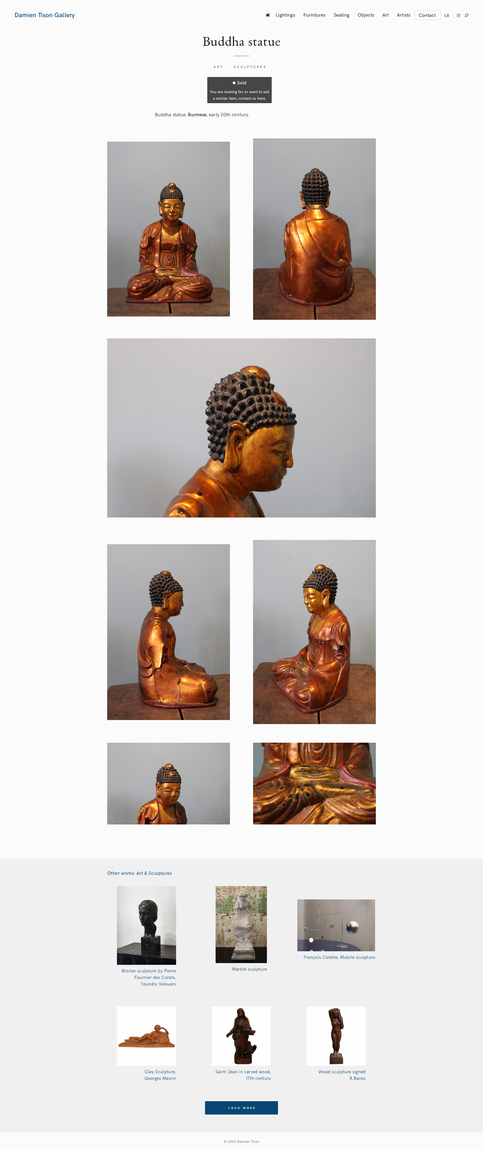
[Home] (268, 15)
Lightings (285, 14)
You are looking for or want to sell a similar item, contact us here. (239, 89)
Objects (366, 14)
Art (385, 14)
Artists (403, 14)
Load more (242, 1108)
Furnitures (314, 14)
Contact (427, 15)
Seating (342, 14)
